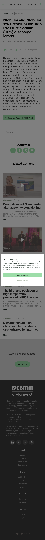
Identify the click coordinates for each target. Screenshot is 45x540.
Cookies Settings (22, 280)
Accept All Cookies (22, 275)
